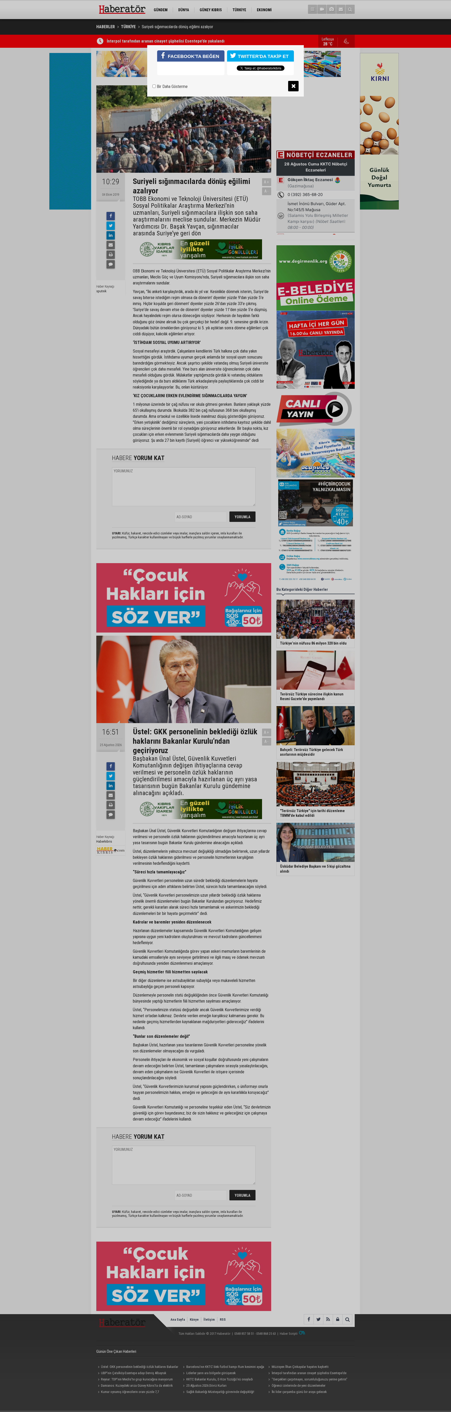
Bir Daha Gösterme (172, 86)
